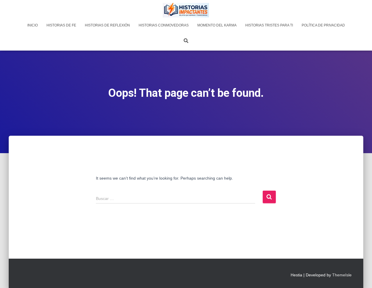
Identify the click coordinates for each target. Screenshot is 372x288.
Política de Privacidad (323, 25)
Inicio (32, 25)
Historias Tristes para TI (269, 25)
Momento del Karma (217, 25)
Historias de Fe (61, 25)
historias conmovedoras (164, 25)
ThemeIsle (342, 275)
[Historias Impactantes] (185, 10)
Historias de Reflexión (107, 25)
